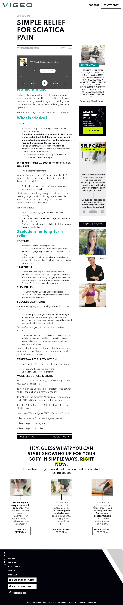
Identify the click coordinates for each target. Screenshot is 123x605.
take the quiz (93, 131)
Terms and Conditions (86, 602)
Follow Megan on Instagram (31, 423)
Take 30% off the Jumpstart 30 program (36, 397)
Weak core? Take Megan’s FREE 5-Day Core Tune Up (43, 413)
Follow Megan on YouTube (30, 428)
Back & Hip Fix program (43, 372)
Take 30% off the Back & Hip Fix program (37, 389)
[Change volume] (65, 83)
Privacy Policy (68, 602)
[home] (17, 5)
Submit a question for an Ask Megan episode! (39, 418)
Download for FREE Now (61, 531)
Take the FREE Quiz (20, 531)
